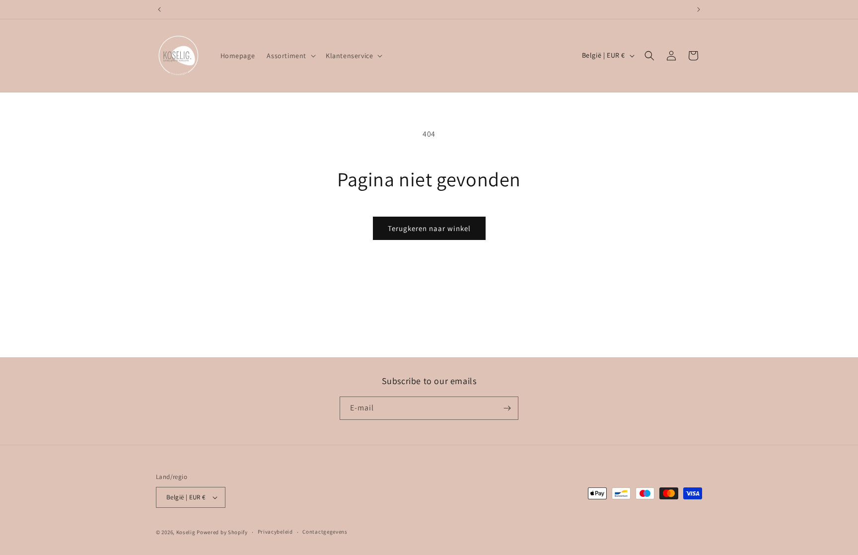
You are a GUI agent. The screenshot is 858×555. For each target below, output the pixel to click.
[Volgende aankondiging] (699, 9)
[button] (290, 55)
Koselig (186, 532)
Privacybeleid (275, 531)
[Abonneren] (507, 408)
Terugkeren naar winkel (429, 228)
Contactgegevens (325, 531)
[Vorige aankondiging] (159, 9)
